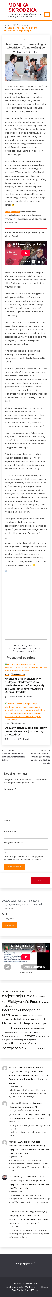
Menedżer (9, 1023)
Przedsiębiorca (37, 1028)
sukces (46, 1036)
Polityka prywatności (26, 1263)
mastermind (40, 1019)
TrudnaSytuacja (30, 1040)
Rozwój (5, 1036)
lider (34, 1015)
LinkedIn (40, 1015)
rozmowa (36, 648)
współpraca (30, 1043)
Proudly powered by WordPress (20, 1287)
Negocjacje (42, 1024)
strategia (39, 1036)
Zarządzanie (18, 651)
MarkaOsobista (18, 1019)
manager (5, 1019)
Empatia (45, 1002)
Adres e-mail (11, 831)
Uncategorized (18, 674)
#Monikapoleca (8, 991)
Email (4, 914)
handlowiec (7, 1006)
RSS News (14, 1176)
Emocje (32, 645)
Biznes (29, 996)
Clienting (43, 996)
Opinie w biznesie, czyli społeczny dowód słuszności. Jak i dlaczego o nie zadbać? (26, 731)
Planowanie (20, 1028)
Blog (25, 39)
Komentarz (10, 789)
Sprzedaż (29, 1035)
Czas (4, 1002)
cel (37, 996)
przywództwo (7, 1032)
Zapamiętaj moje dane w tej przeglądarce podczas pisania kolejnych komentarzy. (23, 858)
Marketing (30, 1019)
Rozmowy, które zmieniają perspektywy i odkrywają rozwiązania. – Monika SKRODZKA (28, 1215)
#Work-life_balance (23, 992)
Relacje (37, 1032)
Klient (6, 1015)
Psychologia (18, 1032)
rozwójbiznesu (15, 1036)
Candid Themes (32, 1290)
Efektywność (18, 1001)
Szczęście (6, 1040)
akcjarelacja (23, 645)
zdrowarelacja (31, 651)
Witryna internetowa (14, 842)
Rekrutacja (29, 1032)
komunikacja (16, 1015)
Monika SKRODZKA (22, 7)
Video (21, 1043)
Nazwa (8, 820)
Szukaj (40, 880)
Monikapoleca (27, 1023)
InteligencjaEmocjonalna (20, 648)
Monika (34, 52)
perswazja (6, 1029)
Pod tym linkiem (12, 211)
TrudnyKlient (9, 1043)
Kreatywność (26, 1015)
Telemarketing (17, 1040)
